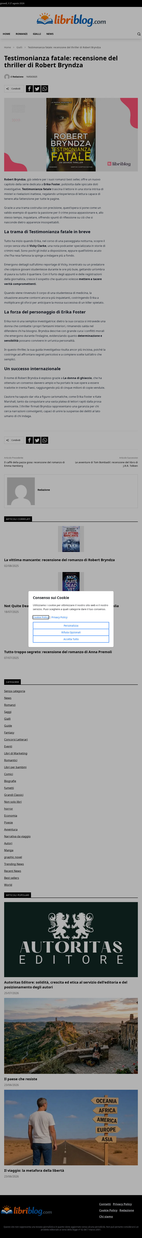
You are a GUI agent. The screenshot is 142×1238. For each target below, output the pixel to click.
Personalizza (71, 625)
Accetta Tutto (71, 639)
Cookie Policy (41, 617)
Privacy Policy (59, 617)
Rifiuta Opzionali (71, 632)
